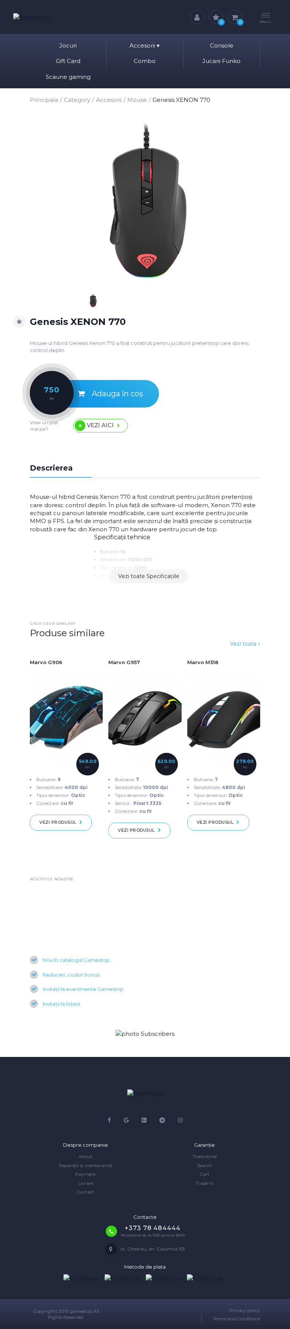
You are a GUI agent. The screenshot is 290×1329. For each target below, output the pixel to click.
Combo (145, 61)
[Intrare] (197, 17)
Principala (44, 99)
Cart (205, 1174)
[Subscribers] (145, 1033)
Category (77, 99)
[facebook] (109, 1120)
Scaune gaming (68, 76)
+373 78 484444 (152, 1228)
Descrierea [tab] (51, 467)
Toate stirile (205, 1156)
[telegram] (162, 1120)
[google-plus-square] (144, 1120)
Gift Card (68, 61)
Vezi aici (100, 425)
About (86, 1156)
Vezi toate (244, 643)
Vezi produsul (57, 822)
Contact (85, 1192)
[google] (126, 1120)
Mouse (137, 99)
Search (204, 1165)
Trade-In (205, 1183)
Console (221, 45)
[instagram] (180, 1120)
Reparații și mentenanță (85, 1165)
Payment (85, 1174)
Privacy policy (245, 1310)
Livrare (85, 1183)
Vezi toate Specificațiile (148, 576)
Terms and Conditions (236, 1318)
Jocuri (68, 45)
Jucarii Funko (221, 61)
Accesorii (145, 45)
